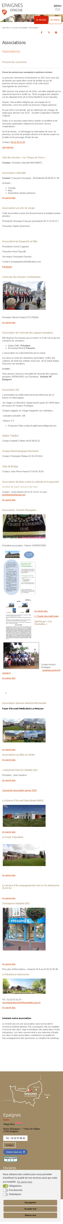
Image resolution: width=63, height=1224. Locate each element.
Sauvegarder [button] (30, 1202)
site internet (8, 147)
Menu (58, 5)
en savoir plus (9, 198)
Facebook (7, 266)
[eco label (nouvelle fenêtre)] (10, 1158)
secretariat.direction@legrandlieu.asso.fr (21, 1002)
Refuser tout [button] (30, 1215)
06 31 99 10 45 (18, 142)
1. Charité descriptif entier (46, 616)
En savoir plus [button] (24, 1182)
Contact (9, 1145)
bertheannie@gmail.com (13, 494)
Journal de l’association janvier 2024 (19, 790)
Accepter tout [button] (30, 1209)
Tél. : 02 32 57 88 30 (15, 1138)
